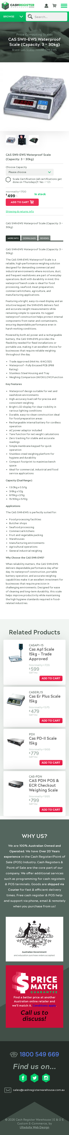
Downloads (29, 238)
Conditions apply (44, 1005)
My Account (46, 6)
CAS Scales (27, 49)
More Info (13, 238)
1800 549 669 (39, 1054)
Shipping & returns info (20, 211)
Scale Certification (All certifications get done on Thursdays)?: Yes (37, 181)
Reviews (44, 238)
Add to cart (20, 202)
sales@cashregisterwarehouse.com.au (39, 1090)
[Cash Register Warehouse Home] (18, 6)
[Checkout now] (54, 6)
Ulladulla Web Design (34, 1127)
